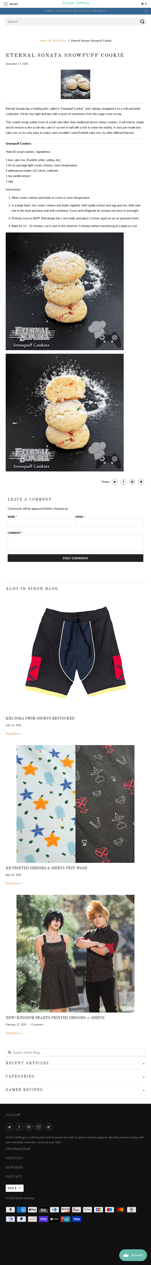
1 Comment (36, 1024)
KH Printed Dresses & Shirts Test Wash (46, 868)
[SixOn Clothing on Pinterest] (29, 1127)
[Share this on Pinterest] (131, 482)
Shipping (14, 1158)
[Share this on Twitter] (114, 482)
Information (18, 1149)
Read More (13, 733)
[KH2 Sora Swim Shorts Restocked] (75, 654)
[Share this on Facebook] (123, 482)
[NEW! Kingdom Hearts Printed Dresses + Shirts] (75, 954)
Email (80, 516)
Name (12, 516)
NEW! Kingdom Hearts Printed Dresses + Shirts (55, 1018)
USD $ (12, 1188)
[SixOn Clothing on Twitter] (10, 1127)
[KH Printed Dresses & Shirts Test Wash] (75, 804)
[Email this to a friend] (140, 482)
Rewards (14, 1167)
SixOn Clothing (25, 1198)
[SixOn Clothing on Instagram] (39, 1127)
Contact (14, 1176)
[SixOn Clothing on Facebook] (20, 1127)
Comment (15, 532)
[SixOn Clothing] (75, 4)
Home (43, 40)
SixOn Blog (59, 40)
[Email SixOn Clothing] (49, 1127)
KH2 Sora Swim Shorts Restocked (40, 718)
